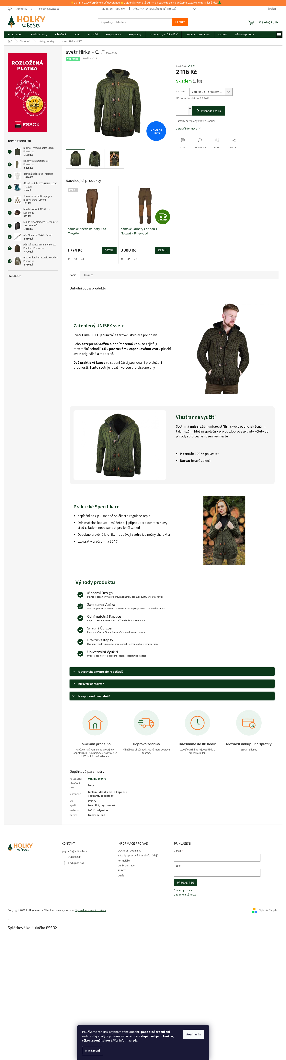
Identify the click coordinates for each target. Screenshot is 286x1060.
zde (135, 1040)
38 (75, 259)
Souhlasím (193, 1034)
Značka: (90, 59)
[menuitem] (15, 34)
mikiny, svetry (97, 779)
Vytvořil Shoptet (269, 910)
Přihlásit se (185, 882)
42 (135, 259)
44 (82, 259)
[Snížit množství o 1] (190, 113)
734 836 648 (74, 857)
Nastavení (92, 1050)
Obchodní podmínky (113, 9)
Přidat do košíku (211, 110)
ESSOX (122, 871)
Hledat (180, 22)
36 (69, 259)
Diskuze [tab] (88, 275)
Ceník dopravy (126, 866)
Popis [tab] (73, 275)
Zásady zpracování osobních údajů (155, 9)
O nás (121, 876)
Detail (109, 250)
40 (128, 259)
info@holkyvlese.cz (79, 851)
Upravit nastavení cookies (90, 910)
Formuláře (124, 861)
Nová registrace (183, 890)
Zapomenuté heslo (185, 895)
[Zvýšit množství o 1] (190, 108)
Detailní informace (186, 129)
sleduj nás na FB (77, 863)
